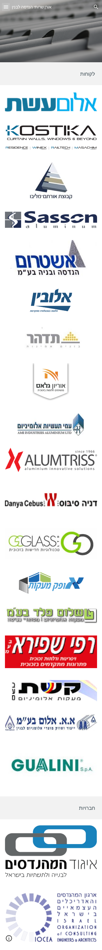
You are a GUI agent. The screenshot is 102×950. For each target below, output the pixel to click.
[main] (51, 73)
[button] (6, 7)
